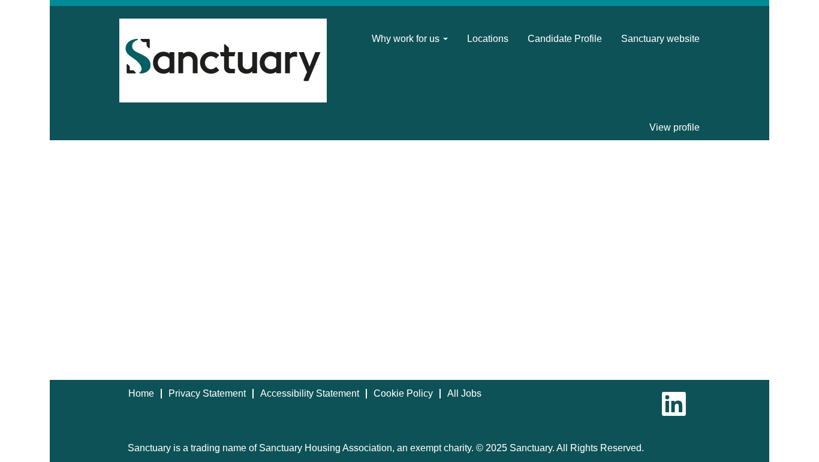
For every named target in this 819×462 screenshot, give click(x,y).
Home (141, 393)
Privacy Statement (207, 393)
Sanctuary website (660, 39)
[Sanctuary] (223, 60)
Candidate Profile (565, 39)
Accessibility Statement (309, 393)
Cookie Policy (403, 393)
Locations (487, 39)
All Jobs (464, 393)
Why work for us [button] (407, 39)
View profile (674, 127)
